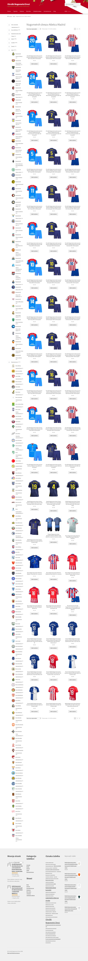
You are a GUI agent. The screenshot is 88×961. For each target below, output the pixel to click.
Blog (54, 11)
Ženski (28, 868)
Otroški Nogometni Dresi (18, 4)
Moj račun (28, 11)
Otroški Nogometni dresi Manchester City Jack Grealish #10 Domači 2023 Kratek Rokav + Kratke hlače (17, 868)
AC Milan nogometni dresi (49, 862)
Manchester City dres (49, 873)
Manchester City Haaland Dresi (50, 875)
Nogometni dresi (50, 880)
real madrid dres (48, 942)
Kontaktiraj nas (47, 11)
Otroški (28, 865)
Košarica (22, 11)
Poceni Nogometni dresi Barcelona (51, 935)
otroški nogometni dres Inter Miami (51, 928)
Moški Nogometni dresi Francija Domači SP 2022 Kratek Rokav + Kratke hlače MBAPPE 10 (17, 889)
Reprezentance (30, 872)
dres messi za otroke (49, 867)
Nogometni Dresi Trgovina (49, 895)
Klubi (14, 16)
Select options (34, 63)
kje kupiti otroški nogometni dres (52, 869)
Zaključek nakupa (37, 11)
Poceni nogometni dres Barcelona (51, 932)
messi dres (55, 876)
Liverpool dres (59, 871)
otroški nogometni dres (49, 915)
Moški (28, 866)
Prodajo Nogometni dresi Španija (51, 940)
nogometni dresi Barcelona (50, 882)
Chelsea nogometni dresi (49, 866)
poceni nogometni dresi (50, 933)
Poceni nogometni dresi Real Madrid (53, 939)
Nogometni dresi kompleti (51, 889)
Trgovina (15, 11)
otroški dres (54, 911)
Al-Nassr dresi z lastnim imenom (51, 864)
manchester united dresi (49, 876)
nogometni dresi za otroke (52, 899)
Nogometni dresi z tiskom (50, 904)
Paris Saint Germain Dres (49, 930)
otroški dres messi (48, 913)
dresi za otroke (57, 866)
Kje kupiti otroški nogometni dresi (51, 871)
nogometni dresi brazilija (51, 884)
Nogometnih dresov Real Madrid (50, 909)
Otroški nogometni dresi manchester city (53, 925)
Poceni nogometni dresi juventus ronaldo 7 (52, 937)
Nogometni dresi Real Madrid (50, 894)
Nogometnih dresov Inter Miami (50, 908)
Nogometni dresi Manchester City (51, 892)
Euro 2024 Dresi (55, 867)
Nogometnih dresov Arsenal (50, 906)
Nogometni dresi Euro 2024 (50, 885)
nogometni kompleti (49, 911)
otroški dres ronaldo (55, 913)
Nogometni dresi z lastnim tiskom (51, 902)
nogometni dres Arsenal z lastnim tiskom (52, 878)
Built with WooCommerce (13, 953)
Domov (9, 11)
